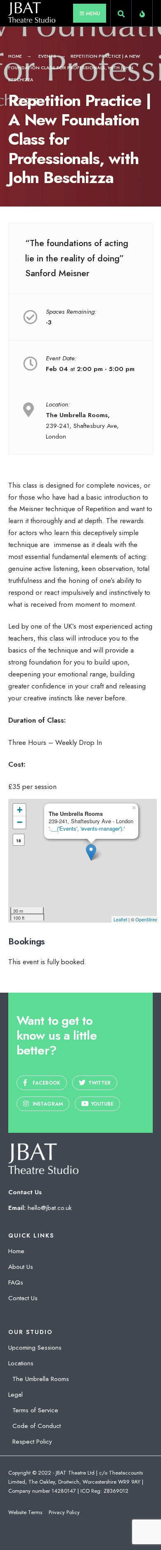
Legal (15, 1394)
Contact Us (23, 1298)
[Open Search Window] (121, 14)
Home (15, 56)
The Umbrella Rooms (40, 1378)
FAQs (15, 1282)
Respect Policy (32, 1441)
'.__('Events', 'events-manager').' (87, 828)
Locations (20, 1363)
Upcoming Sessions (35, 1347)
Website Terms (25, 1512)
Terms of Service (35, 1410)
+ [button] (19, 810)
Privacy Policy (64, 1512)
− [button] (19, 822)
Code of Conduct (36, 1425)
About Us (20, 1266)
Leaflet (120, 919)
